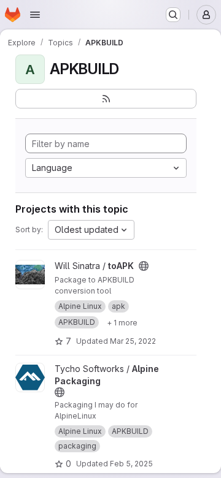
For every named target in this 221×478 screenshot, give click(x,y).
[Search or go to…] (173, 14)
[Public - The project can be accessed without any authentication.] (144, 266)
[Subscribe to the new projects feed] (105, 98)
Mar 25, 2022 (133, 341)
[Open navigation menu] (35, 15)
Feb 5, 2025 (131, 463)
